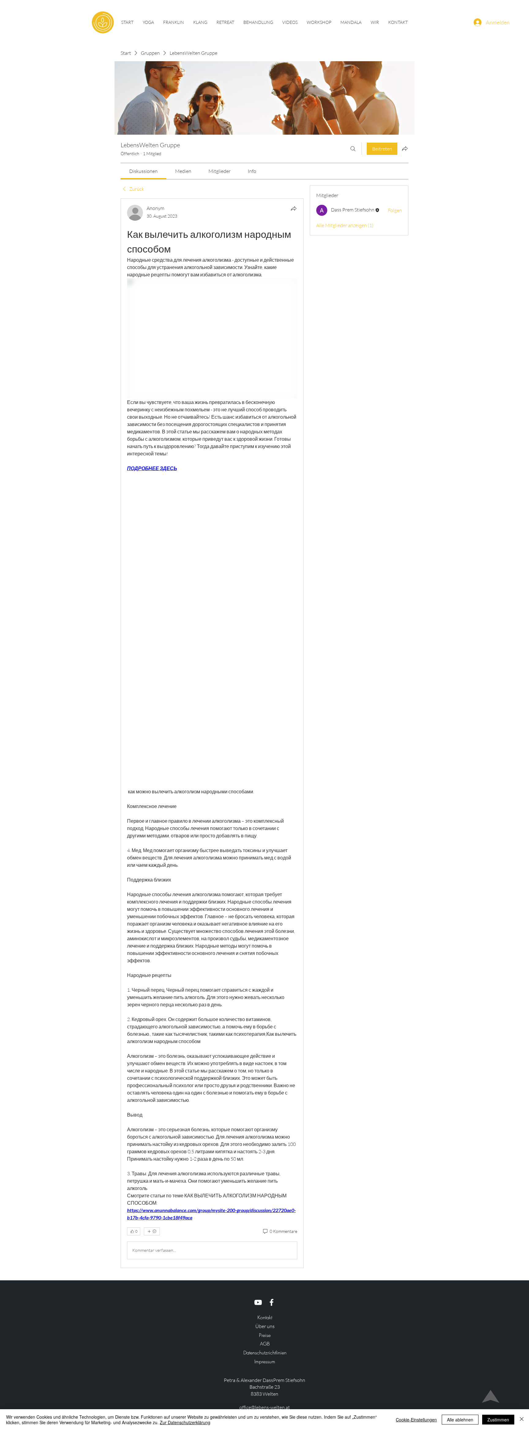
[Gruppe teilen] (404, 148)
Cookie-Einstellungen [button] (416, 1420)
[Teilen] (293, 208)
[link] (143, 171)
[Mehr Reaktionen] (152, 1231)
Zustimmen (498, 1420)
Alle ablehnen (460, 1420)
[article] (212, 733)
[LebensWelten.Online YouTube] (258, 1302)
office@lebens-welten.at (264, 1407)
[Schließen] (521, 1419)
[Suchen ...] (353, 149)
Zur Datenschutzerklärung (185, 1422)
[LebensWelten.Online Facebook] (271, 1302)
